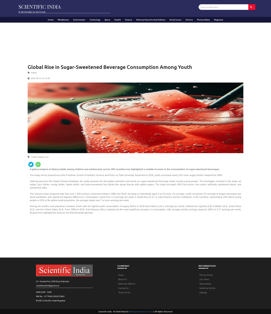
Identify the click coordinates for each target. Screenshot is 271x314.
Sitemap (203, 292)
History (189, 19)
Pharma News (203, 19)
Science (128, 19)
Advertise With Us (126, 283)
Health (117, 19)
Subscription (205, 283)
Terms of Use (124, 292)
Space (107, 19)
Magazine (218, 19)
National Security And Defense (150, 19)
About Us (122, 279)
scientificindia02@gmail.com (47, 286)
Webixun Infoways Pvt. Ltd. (141, 311)
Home (50, 19)
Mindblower (63, 19)
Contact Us (123, 288)
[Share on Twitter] (31, 164)
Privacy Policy (206, 275)
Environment (79, 19)
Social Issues (175, 19)
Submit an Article (207, 288)
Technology (94, 19)
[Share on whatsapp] (38, 164)
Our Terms (204, 279)
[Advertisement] (100, 41)
